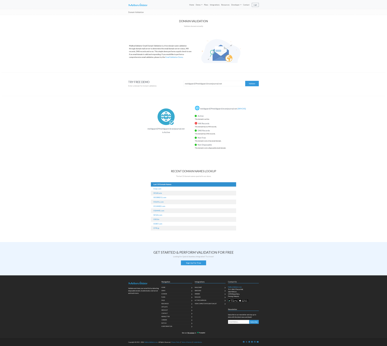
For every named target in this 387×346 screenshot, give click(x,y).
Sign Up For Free (193, 263)
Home (191, 5)
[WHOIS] (242, 108)
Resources (225, 5)
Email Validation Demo (174, 57)
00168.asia (157, 193)
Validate (252, 84)
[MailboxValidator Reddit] (252, 342)
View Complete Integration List (206, 303)
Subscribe (253, 322)
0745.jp (156, 228)
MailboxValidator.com (151, 342)
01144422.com (159, 206)
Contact (246, 5)
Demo (163, 290)
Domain (164, 294)
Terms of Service (186, 342)
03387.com (157, 224)
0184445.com (158, 211)
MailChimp (198, 287)
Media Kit (164, 310)
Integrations (215, 5)
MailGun (197, 297)
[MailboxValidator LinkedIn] (249, 342)
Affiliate (164, 307)
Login (255, 5)
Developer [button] (235, 5)
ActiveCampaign (200, 300)
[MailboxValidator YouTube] (258, 342)
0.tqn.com (157, 189)
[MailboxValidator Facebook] (243, 342)
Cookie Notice (197, 342)
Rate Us (163, 323)
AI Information (166, 326)
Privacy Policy (175, 342)
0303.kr (156, 219)
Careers (164, 320)
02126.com (157, 215)
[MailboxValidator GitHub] (255, 342)
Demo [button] (198, 5)
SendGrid (198, 290)
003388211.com (159, 197)
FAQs (163, 300)
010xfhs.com (158, 202)
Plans (206, 5)
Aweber (197, 294)
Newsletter (165, 316)
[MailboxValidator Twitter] (246, 342)
